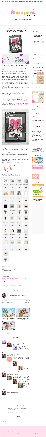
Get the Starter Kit (5, 175)
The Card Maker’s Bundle (22, 1)
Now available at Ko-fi (36, 90)
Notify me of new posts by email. (13, 414)
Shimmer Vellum (5, 87)
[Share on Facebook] (18, 290)
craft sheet (23, 84)
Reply (8, 342)
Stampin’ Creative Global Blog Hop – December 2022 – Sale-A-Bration (14, 273)
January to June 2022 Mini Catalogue (16, 285)
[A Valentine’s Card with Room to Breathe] (23, 312)
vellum (5, 88)
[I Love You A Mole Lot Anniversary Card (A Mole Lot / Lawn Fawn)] (8, 312)
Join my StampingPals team (15, 175)
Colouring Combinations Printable (31, 1)
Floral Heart (7, 90)
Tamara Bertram (16, 357)
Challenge (7, 285)
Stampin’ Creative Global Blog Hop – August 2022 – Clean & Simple (14, 278)
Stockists (16, 1)
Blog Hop (3, 285)
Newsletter (41, 1)
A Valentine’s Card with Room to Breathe (23, 318)
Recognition (8, 1)
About (5, 1)
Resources (12, 1)
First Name (34, 54)
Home (2, 1)
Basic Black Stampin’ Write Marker (20, 93)
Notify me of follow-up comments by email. (15, 412)
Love (23, 285)
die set (14, 100)
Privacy (38, 1)
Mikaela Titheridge (25, 366)
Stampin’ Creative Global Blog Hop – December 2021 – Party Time (16, 269)
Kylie (8, 293)
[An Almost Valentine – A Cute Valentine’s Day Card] (8, 325)
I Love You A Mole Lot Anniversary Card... (8, 318)
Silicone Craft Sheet (5, 83)
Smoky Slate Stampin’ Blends (17, 92)
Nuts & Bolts (7, 74)
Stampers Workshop (18, 66)
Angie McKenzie (15, 376)
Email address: (34, 58)
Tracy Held (20, 346)
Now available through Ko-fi (37, 70)
